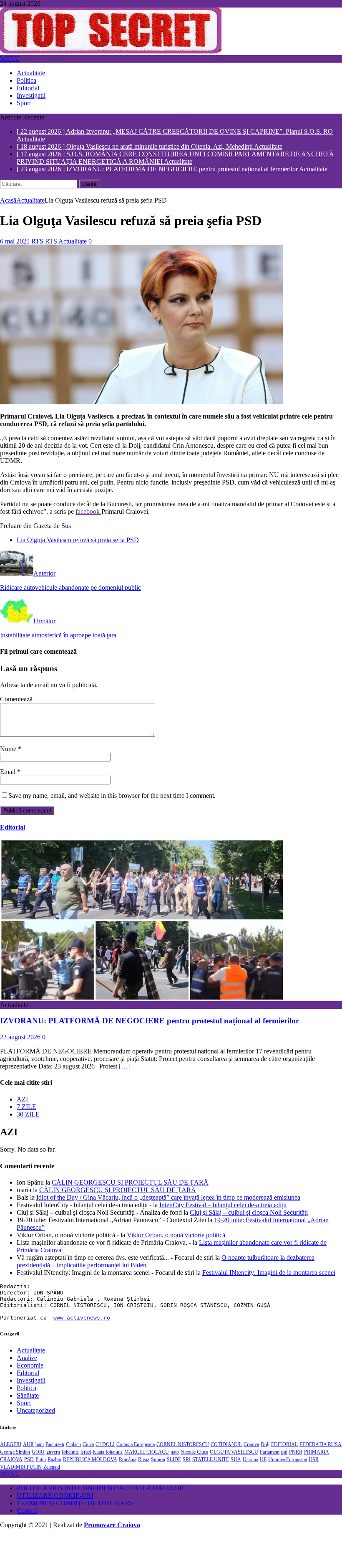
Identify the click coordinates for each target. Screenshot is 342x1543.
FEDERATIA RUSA (320, 1452)
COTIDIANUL (226, 1452)
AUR (28, 1452)
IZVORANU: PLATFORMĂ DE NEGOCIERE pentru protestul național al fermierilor (149, 1028)
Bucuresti (54, 1452)
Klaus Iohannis (108, 1459)
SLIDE (174, 1467)
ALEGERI (10, 1452)
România (127, 1467)
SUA (236, 1467)
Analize (27, 1365)
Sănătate (28, 1402)
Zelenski (51, 1474)
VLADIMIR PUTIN (21, 1474)
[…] (124, 1073)
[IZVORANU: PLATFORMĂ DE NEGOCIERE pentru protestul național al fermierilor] (141, 1004)
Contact (27, 1518)
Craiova (251, 1452)
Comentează (16, 706)
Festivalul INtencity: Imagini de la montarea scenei (268, 1280)
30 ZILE (28, 1121)
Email (8, 779)
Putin (40, 1467)
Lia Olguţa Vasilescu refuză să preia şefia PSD (78, 547)
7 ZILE (26, 1114)
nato (175, 1459)
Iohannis (70, 1459)
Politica (26, 80)
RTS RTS (44, 248)
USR (314, 1467)
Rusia (143, 1467)
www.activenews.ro (81, 1325)
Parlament (269, 1459)
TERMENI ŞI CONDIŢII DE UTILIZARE (75, 1510)
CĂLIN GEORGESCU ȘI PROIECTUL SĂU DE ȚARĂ (130, 1189)
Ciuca (88, 1452)
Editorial (28, 87)
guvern (53, 1459)
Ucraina (250, 1467)
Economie (30, 1372)
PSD (29, 1467)
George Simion (15, 1459)
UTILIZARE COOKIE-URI (55, 1503)
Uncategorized (36, 1417)
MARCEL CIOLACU (146, 1459)
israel (85, 1459)
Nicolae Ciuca (194, 1459)
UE (263, 1467)
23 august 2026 (20, 1044)
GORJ (38, 1459)
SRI (187, 1467)
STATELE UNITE (210, 1467)
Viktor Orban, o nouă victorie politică (176, 1242)
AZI (22, 1106)
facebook (88, 519)
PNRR (295, 1459)
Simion (158, 1467)
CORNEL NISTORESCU (182, 1452)
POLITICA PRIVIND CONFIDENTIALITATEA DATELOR (100, 1495)
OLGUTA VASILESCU (234, 1459)
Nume (9, 756)
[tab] (179, 1107)
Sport (24, 103)
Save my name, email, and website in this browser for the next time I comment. (112, 803)
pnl (284, 1459)
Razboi (54, 1467)
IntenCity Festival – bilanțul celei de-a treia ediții (223, 1212)
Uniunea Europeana (287, 1467)
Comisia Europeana (135, 1452)
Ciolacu (73, 1452)
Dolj (265, 1452)
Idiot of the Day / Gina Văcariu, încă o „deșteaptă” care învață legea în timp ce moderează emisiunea (168, 1204)
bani (39, 1452)
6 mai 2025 (15, 248)
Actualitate (31, 72)
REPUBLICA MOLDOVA (90, 1467)
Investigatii (31, 95)
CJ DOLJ (105, 1452)
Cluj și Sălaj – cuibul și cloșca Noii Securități (249, 1219)
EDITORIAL (284, 1452)
